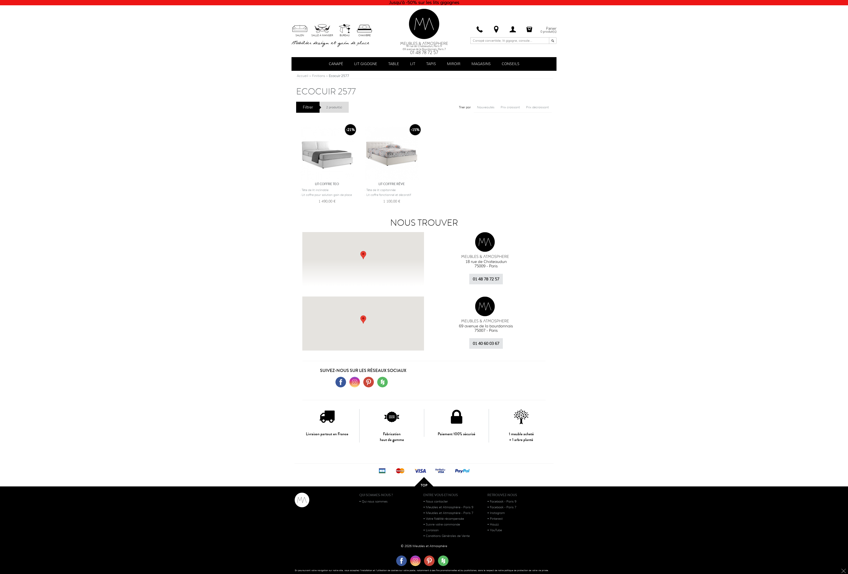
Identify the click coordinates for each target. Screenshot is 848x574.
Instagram (497, 513)
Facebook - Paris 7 (503, 507)
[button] (363, 319)
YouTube (496, 530)
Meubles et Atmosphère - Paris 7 (449, 513)
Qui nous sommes (375, 501)
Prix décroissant (537, 107)
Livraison (432, 530)
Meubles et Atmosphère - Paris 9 (449, 507)
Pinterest (496, 519)
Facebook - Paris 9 (503, 501)
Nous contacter (437, 501)
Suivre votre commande (443, 524)
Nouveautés (485, 107)
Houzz (494, 524)
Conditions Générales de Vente (448, 536)
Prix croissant (510, 107)
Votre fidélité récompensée (445, 519)
